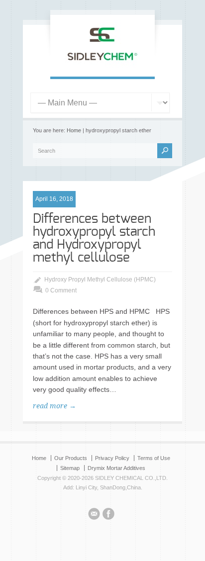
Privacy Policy (112, 458)
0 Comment (61, 290)
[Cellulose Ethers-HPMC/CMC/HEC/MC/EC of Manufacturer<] (102, 66)
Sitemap (70, 468)
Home (74, 130)
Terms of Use (153, 458)
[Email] (94, 515)
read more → (54, 406)
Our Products (70, 458)
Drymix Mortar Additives (116, 468)
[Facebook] (108, 515)
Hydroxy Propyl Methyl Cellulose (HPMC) (100, 279)
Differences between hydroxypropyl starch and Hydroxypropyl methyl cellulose (94, 238)
